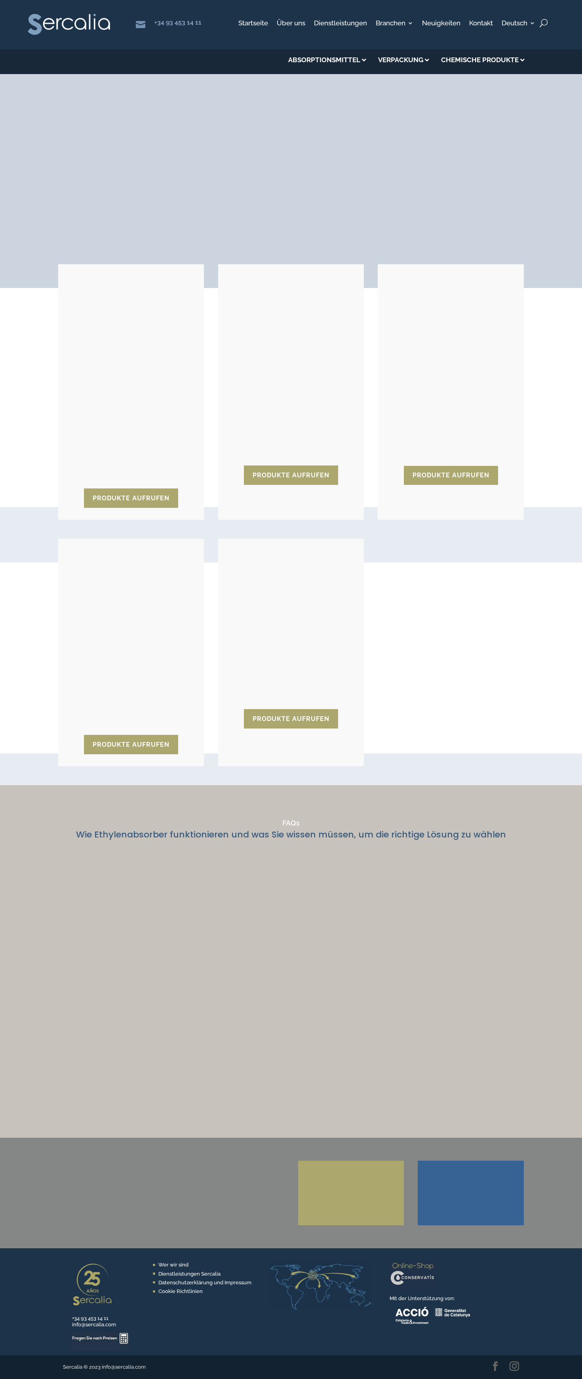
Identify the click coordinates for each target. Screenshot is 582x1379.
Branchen (390, 23)
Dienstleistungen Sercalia (189, 1274)
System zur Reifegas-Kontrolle (277, 633)
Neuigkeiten (441, 23)
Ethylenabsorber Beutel (121, 394)
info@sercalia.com (94, 1325)
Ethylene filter (262, 394)
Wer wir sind (173, 1265)
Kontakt (481, 23)
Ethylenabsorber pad (436, 371)
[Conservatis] (413, 1287)
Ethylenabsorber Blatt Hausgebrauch (118, 643)
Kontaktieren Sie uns (343, 1145)
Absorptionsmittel (134, 128)
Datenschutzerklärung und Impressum (204, 1283)
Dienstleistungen (340, 23)
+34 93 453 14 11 (178, 22)
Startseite (253, 23)
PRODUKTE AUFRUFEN (131, 498)
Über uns (291, 23)
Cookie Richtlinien (180, 1291)
